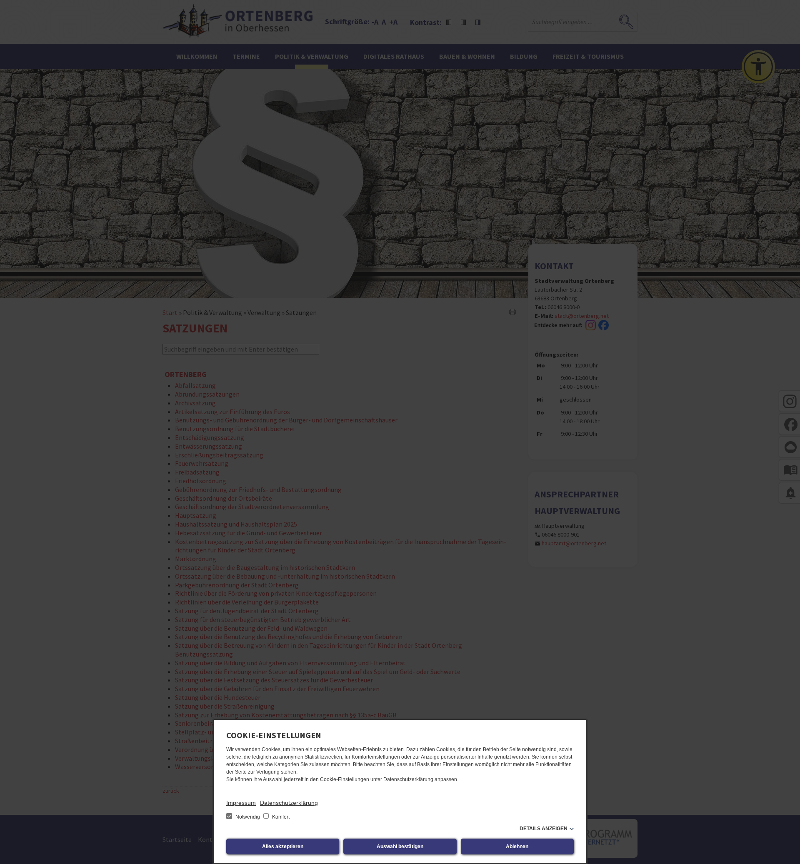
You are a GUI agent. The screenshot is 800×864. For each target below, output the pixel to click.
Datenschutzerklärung (289, 802)
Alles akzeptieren (282, 846)
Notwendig (247, 817)
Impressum (241, 802)
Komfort (280, 817)
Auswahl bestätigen (400, 846)
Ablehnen (517, 846)
